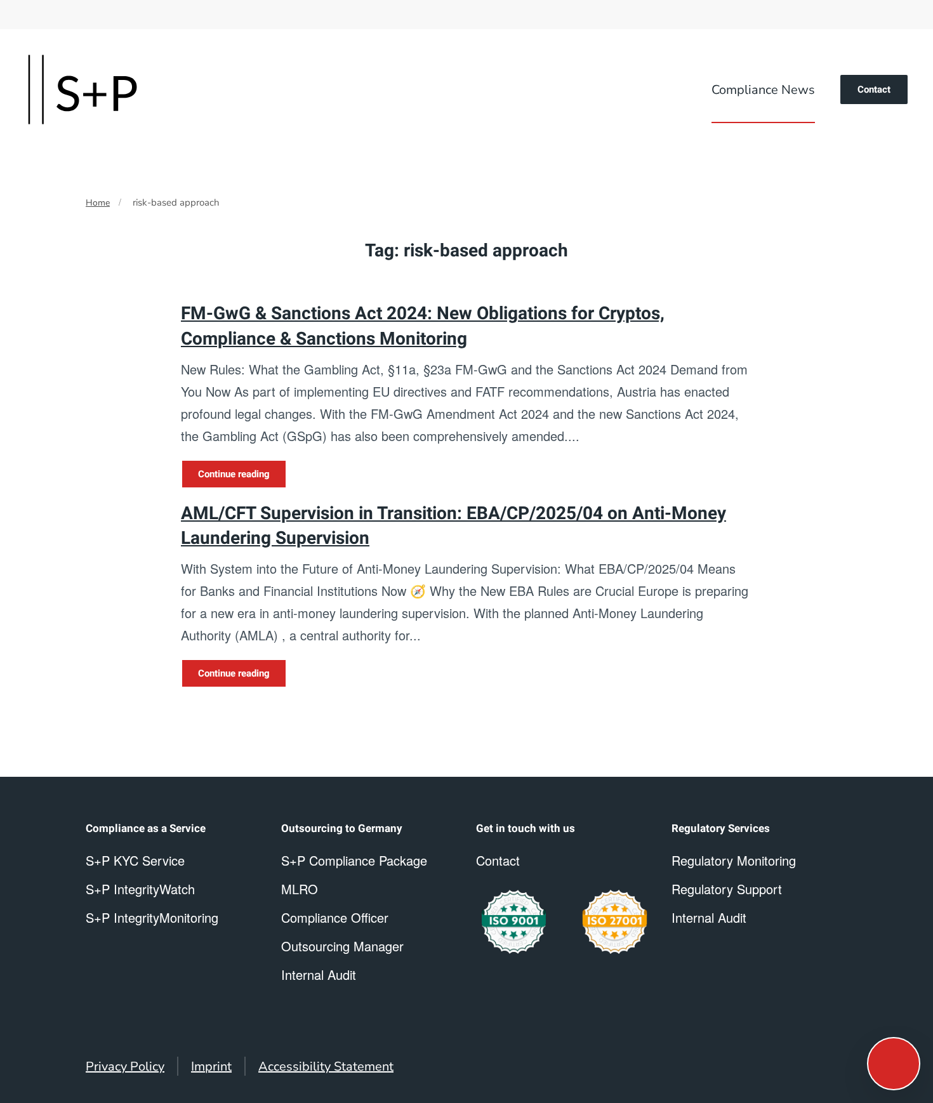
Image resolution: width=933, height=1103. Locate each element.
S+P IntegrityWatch (140, 889)
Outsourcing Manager (342, 946)
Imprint (211, 1066)
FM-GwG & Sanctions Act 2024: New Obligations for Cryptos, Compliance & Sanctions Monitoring (423, 326)
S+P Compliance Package (354, 860)
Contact (873, 89)
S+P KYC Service (135, 860)
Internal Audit (709, 917)
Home (98, 203)
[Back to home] (82, 89)
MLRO (299, 889)
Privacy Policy (125, 1066)
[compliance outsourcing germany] (614, 922)
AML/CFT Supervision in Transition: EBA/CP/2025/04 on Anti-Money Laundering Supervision (453, 526)
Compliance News (763, 89)
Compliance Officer (334, 917)
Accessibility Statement (326, 1066)
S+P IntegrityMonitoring (152, 917)
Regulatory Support (727, 889)
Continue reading (234, 474)
